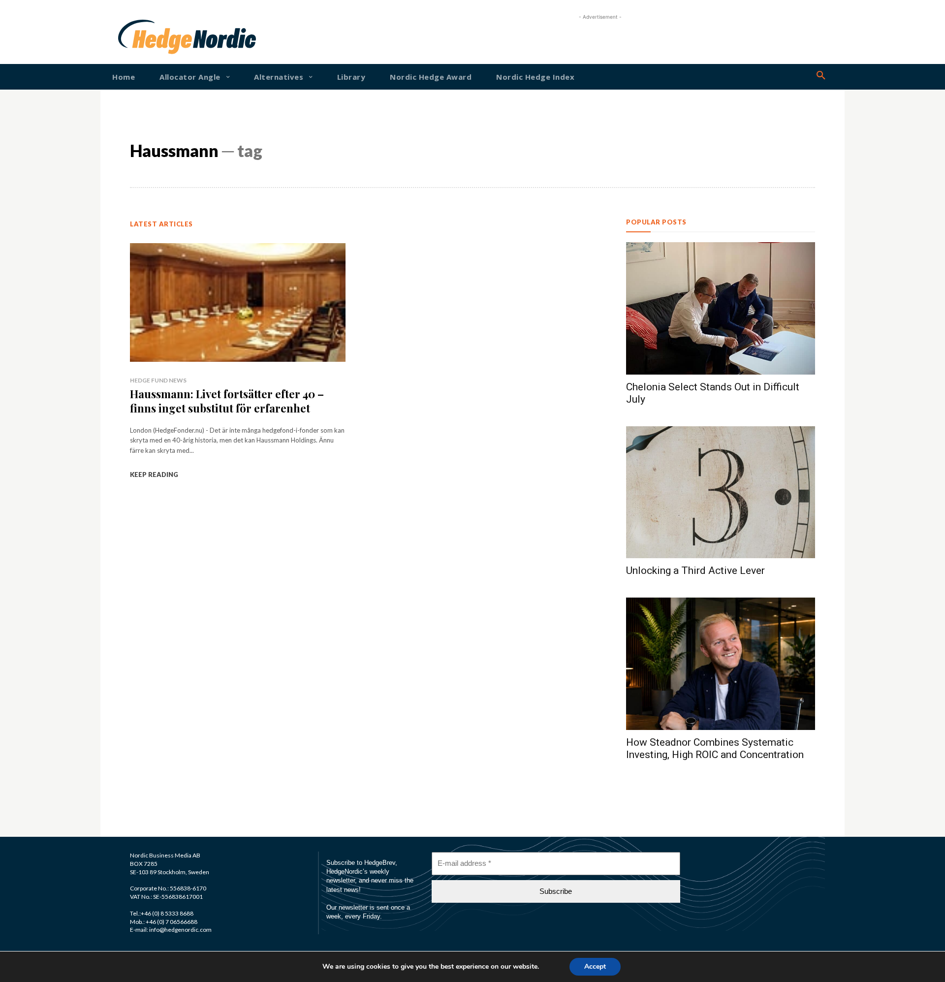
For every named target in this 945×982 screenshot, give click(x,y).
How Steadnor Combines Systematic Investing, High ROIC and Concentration (715, 748)
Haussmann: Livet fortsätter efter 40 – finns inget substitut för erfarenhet (227, 400)
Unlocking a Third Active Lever (695, 570)
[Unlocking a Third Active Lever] (720, 492)
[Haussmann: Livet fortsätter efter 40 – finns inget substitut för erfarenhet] (238, 302)
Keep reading (154, 474)
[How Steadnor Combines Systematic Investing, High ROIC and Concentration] (720, 664)
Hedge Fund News (158, 380)
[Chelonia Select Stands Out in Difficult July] (720, 308)
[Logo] (149, 37)
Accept (595, 966)
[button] (821, 76)
